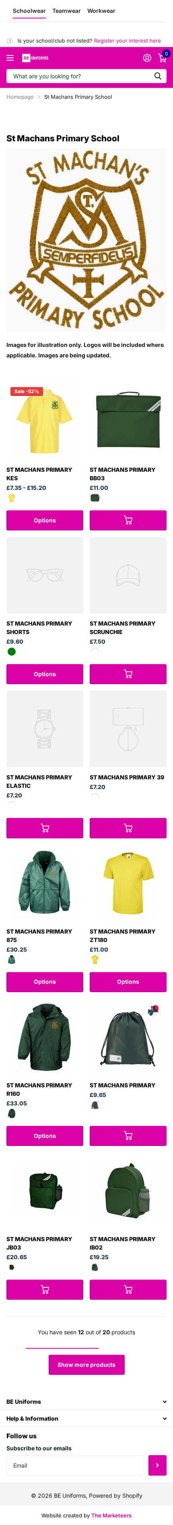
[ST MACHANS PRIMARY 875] (44, 883)
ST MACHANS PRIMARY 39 (127, 777)
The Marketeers (111, 1515)
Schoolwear (29, 10)
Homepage (20, 97)
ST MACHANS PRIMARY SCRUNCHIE (123, 627)
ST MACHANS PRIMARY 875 (39, 935)
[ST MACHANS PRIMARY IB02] (128, 1190)
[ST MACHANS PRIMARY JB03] (44, 1190)
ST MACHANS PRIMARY (123, 1085)
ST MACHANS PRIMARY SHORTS (39, 627)
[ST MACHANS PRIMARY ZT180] (128, 883)
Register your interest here (120, 40)
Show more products (86, 1364)
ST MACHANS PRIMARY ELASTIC (39, 781)
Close (86, 1401)
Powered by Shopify (115, 1495)
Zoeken (158, 76)
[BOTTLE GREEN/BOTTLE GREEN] (11, 1113)
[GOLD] (11, 498)
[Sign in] (147, 57)
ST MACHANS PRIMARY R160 (39, 1089)
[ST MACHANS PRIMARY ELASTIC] (44, 729)
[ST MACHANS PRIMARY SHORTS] (44, 575)
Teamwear (66, 10)
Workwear (101, 10)
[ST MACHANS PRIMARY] (128, 1037)
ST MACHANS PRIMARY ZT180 (123, 935)
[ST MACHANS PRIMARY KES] (44, 421)
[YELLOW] (95, 959)
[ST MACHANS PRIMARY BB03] (128, 421)
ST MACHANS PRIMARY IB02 (123, 1243)
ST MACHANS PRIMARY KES (39, 473)
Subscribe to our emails (39, 1448)
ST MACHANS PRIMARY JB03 (39, 1243)
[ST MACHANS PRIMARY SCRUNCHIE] (128, 575)
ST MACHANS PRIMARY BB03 (123, 473)
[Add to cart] (128, 520)
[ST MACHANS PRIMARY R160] (44, 1037)
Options (45, 520)
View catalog (11, 58)
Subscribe (157, 1465)
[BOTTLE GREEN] (95, 498)
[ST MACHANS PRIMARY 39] (128, 729)
